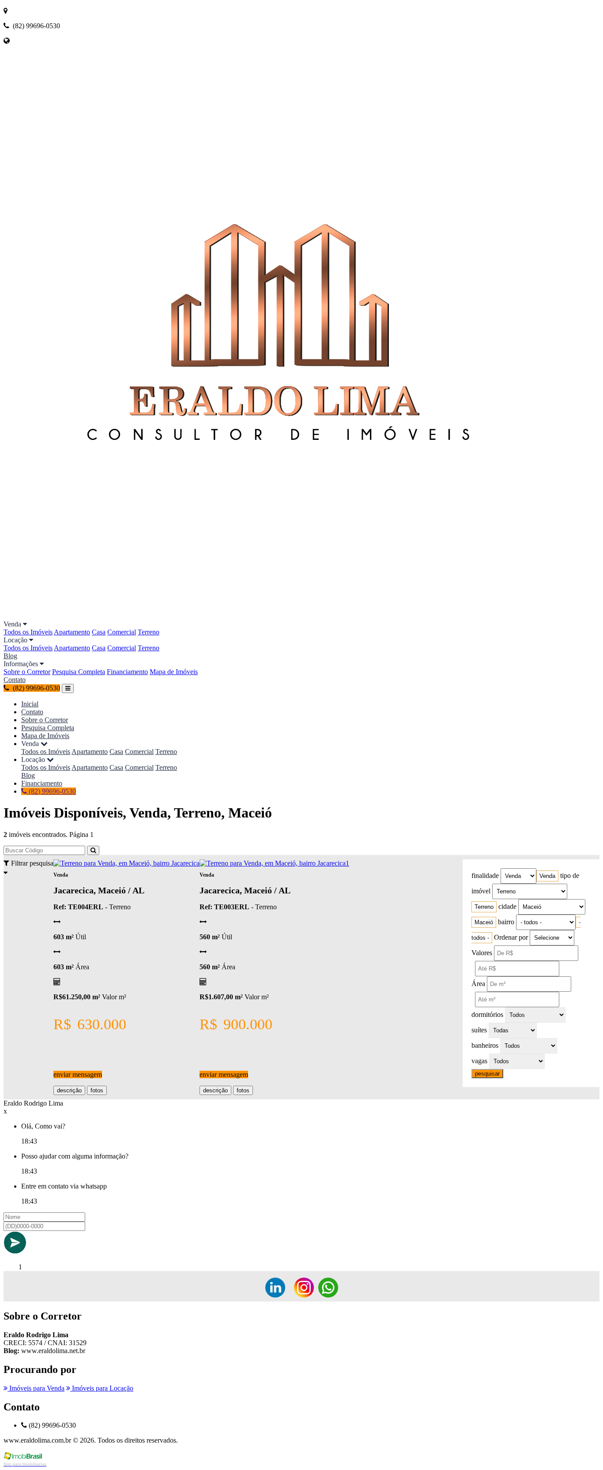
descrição (69, 1090)
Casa (99, 632)
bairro (506, 922)
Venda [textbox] (547, 876)
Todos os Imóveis (28, 632)
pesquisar (487, 1073)
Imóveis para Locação (101, 1388)
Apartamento (72, 632)
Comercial (121, 632)
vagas (479, 1061)
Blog (10, 656)
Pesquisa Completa (78, 671)
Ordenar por (511, 937)
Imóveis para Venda (36, 1388)
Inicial (29, 704)
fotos (96, 1090)
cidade (507, 906)
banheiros (484, 1045)
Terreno (148, 632)
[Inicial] (290, 616)
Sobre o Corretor (27, 671)
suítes (479, 1030)
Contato (15, 679)
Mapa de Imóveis (174, 671)
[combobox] (547, 875)
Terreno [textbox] (484, 907)
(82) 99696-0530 (51, 791)
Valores (481, 952)
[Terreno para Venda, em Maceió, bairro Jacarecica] (126, 863)
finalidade (485, 875)
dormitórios (487, 1014)
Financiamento (127, 671)
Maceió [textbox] (484, 922)
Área (478, 983)
